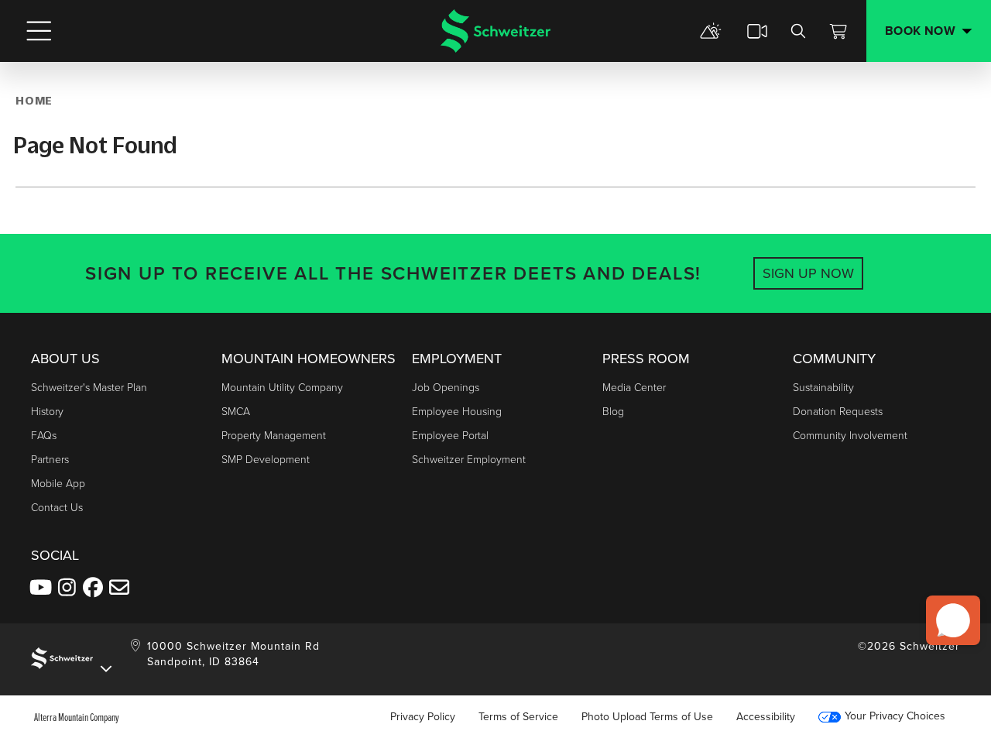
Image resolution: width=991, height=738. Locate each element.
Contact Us (57, 507)
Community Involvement (850, 435)
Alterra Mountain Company (76, 717)
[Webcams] (757, 31)
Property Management (273, 435)
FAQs (44, 435)
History (47, 411)
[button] (953, 620)
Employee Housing (457, 411)
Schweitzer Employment (469, 459)
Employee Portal (450, 435)
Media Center (634, 387)
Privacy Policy (422, 717)
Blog (613, 411)
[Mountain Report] (710, 31)
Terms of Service (518, 717)
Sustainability (823, 387)
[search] (798, 31)
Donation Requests (838, 411)
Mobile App (58, 483)
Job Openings (445, 387)
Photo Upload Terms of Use (647, 717)
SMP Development (265, 459)
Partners (50, 459)
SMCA (235, 411)
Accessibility (765, 717)
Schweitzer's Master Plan (89, 387)
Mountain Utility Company (282, 387)
